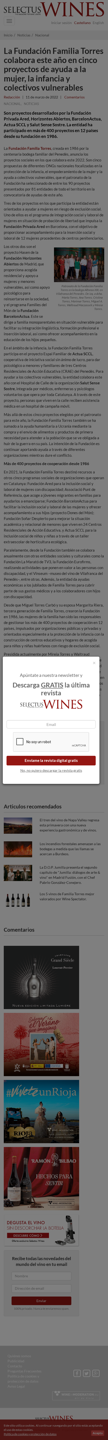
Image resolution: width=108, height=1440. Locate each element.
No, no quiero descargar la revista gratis (51, 770)
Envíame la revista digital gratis (51, 760)
